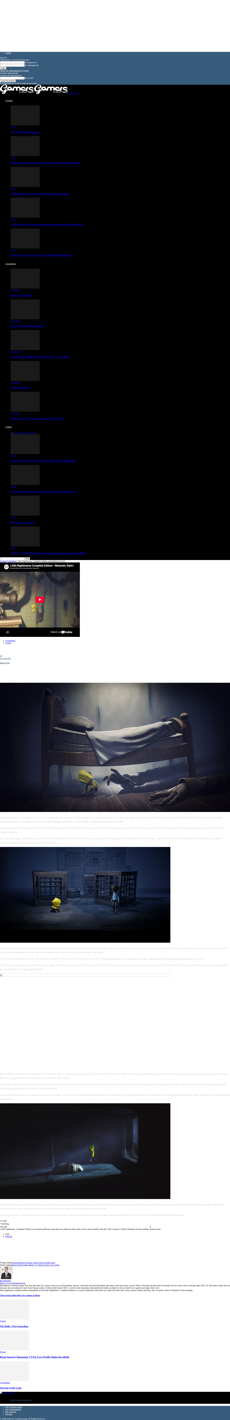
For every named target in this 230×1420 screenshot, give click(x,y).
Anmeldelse (16, 290)
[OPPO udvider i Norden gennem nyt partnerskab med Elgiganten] (25, 217)
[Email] (33, 667)
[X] (14, 667)
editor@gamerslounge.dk (20, 1400)
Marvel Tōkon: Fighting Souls (27, 326)
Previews (33, 433)
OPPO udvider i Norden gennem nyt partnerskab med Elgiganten (47, 224)
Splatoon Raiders (20, 387)
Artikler (8, 427)
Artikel (14, 456)
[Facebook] (4, 667)
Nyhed (13, 127)
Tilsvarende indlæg (8, 1295)
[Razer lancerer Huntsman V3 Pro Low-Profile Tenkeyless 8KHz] (25, 155)
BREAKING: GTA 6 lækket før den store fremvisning (40, 193)
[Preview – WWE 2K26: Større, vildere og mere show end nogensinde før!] (25, 546)
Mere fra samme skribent (28, 1295)
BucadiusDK (5, 658)
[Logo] (17, 93)
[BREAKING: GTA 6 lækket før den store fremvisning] (25, 186)
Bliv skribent (10, 1412)
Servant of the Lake (21, 295)
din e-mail (29, 78)
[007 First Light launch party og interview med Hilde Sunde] (25, 484)
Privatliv (8, 1414)
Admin (8, 53)
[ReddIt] (23, 667)
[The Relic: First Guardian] (25, 125)
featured (8, 1236)
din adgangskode (32, 65)
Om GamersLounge (13, 1407)
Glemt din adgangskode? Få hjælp (14, 71)
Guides (17, 433)
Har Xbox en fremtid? (23, 522)
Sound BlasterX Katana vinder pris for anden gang (33, 1263)
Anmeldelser (10, 264)
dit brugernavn (31, 62)
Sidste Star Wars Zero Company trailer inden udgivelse (41, 255)
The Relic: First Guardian (25, 132)
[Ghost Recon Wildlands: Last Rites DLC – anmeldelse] (25, 349)
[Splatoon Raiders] (25, 380)
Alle (12, 433)
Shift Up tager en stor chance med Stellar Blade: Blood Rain (43, 461)
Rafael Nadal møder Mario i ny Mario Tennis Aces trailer (35, 1265)
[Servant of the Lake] (25, 288)
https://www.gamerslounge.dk (12, 1283)
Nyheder (9, 101)
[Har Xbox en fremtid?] (25, 515)
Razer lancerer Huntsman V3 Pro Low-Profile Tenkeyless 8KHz (45, 163)
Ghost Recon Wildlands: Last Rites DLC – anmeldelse (40, 357)
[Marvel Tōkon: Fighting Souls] (25, 319)
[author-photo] (6, 1278)
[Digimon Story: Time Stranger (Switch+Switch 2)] (25, 411)
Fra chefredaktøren (13, 1409)
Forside (3, 561)
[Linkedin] (42, 667)
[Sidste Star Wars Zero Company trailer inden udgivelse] (25, 248)
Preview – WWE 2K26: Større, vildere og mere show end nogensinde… (49, 553)
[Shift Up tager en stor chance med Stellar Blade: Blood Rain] (25, 453)
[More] (52, 667)
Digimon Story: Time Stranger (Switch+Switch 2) (37, 418)
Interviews (24, 433)
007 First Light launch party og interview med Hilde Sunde (43, 491)
